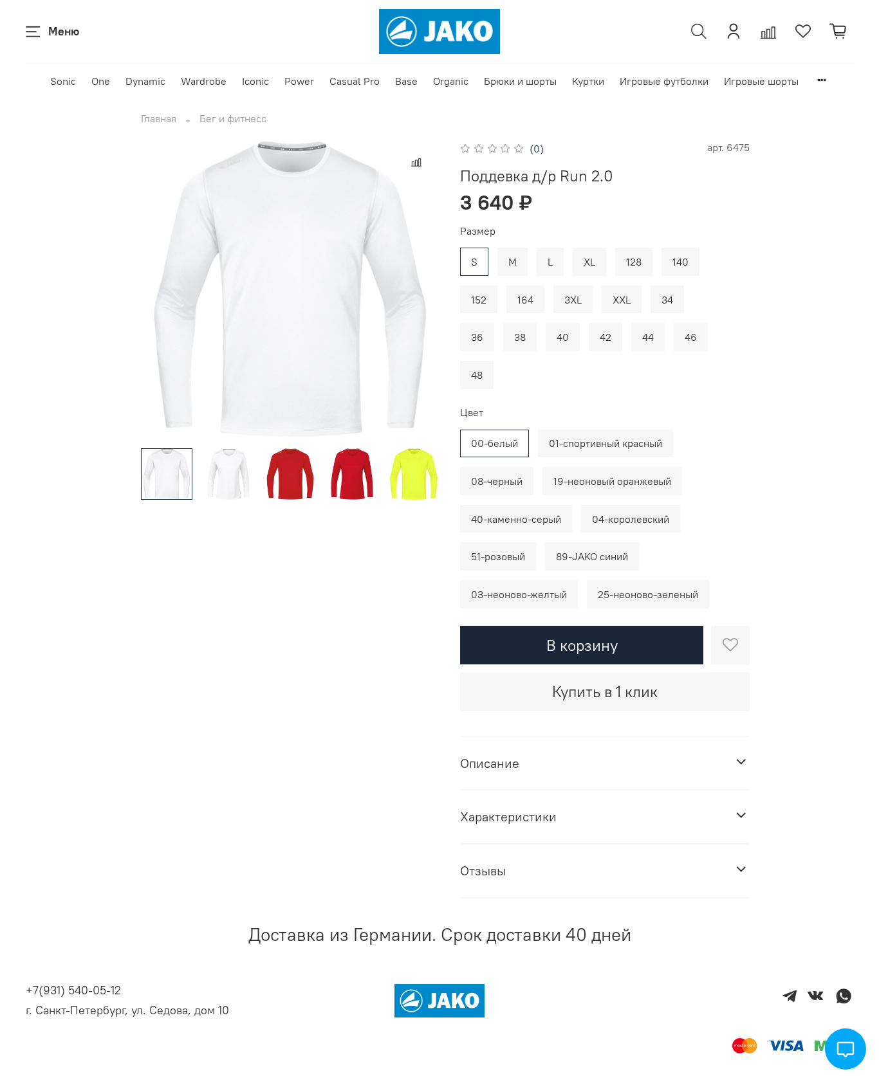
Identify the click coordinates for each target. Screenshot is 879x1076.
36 (477, 337)
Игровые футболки (664, 81)
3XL (573, 299)
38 (520, 337)
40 (563, 337)
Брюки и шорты (520, 81)
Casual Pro (354, 81)
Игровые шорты (761, 81)
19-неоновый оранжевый (612, 481)
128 (634, 261)
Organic (450, 81)
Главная (158, 118)
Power (299, 81)
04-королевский (630, 519)
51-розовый (498, 556)
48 (477, 375)
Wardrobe (204, 81)
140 (680, 261)
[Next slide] (418, 288)
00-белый (494, 443)
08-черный (497, 481)
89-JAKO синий (592, 556)
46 (691, 337)
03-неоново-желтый (519, 594)
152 (478, 299)
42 (605, 337)
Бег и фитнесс (232, 118)
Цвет (471, 412)
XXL (622, 299)
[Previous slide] (161, 288)
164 (525, 299)
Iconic (255, 81)
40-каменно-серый (516, 519)
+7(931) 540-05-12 (73, 990)
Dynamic (145, 81)
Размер (477, 231)
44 (648, 337)
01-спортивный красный (605, 443)
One (100, 81)
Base (406, 81)
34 (667, 299)
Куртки (588, 81)
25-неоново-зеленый (648, 594)
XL (589, 261)
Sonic (63, 81)
